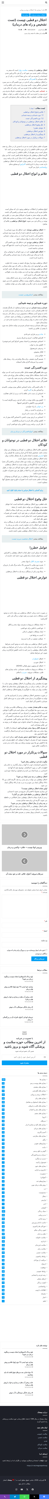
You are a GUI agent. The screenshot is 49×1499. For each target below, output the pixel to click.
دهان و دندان (41, 1234)
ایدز (44, 1204)
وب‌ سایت (44, 940)
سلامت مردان (42, 1448)
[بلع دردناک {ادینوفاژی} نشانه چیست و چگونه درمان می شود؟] (41, 979)
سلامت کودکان (42, 1444)
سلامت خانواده (41, 1237)
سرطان (43, 1121)
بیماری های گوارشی (39, 1091)
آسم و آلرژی (41, 1132)
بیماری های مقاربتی (39, 1136)
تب (45, 1189)
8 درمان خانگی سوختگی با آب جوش (21, 1007)
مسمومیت (42, 1192)
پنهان (31, 108)
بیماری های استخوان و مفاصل (36, 1102)
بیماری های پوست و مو (38, 1083)
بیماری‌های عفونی (40, 1143)
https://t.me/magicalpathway (37, 1465)
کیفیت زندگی (41, 1283)
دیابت (44, 1147)
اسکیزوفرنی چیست (26, 295)
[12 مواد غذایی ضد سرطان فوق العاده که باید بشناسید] (41, 1375)
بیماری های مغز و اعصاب (37, 1110)
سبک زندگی (42, 1211)
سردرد (24, 672)
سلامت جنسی (41, 1252)
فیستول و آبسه (41, 1162)
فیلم (44, 1301)
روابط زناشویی (41, 1256)
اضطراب (35, 659)
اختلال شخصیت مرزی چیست (22, 539)
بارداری (43, 1241)
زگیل (44, 1140)
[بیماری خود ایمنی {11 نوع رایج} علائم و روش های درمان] (41, 990)
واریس (43, 1200)
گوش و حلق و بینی (39, 1151)
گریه (29, 390)
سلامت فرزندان (40, 1245)
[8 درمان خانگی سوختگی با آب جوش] (41, 1010)
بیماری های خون (40, 1166)
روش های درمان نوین (38, 1185)
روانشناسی (43, 167)
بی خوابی (39, 406)
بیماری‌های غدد (41, 1181)
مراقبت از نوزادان (40, 1260)
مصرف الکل (35, 561)
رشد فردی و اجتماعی (38, 1275)
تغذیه (45, 1441)
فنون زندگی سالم (40, 1230)
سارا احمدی (41, 29)
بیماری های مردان (40, 1128)
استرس (41, 455)
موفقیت (43, 1267)
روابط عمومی (41, 1271)
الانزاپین (23, 164)
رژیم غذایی (42, 1219)
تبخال (44, 1196)
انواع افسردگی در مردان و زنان (21, 431)
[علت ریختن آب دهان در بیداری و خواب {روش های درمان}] (41, 1000)
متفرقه (43, 1294)
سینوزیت (43, 1174)
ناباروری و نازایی (40, 1170)
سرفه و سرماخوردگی (38, 1155)
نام (45, 921)
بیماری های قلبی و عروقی (37, 1106)
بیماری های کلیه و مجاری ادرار (36, 1125)
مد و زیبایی (42, 1215)
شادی (41, 334)
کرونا (44, 1117)
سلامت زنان (42, 1249)
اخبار (44, 1297)
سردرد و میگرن (40, 1159)
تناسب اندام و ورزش (39, 1222)
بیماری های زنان (40, 1098)
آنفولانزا (43, 1177)
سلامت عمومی (42, 1434)
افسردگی (32, 79)
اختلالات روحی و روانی (27, 10)
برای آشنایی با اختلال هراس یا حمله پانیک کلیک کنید (25, 490)
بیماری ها (38, 10)
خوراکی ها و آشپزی (39, 1226)
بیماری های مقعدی (40, 1087)
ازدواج (44, 1264)
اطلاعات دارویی (40, 1290)
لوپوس (43, 1207)
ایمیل (45, 931)
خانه (43, 10)
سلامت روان (23, 70)
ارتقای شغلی (41, 1279)
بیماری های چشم (40, 1113)
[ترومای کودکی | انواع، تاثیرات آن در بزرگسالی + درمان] (41, 1020)
